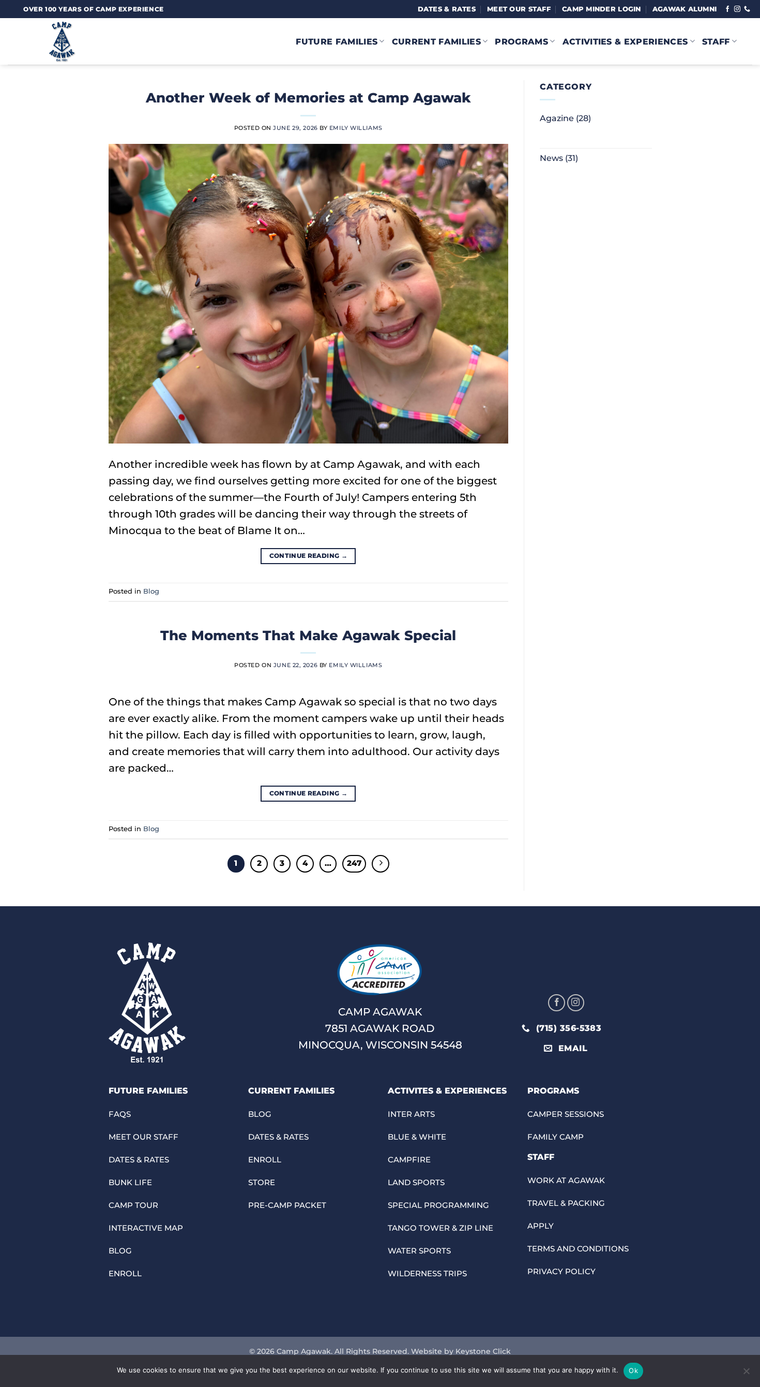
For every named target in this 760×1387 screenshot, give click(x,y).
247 (354, 863)
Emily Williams (356, 127)
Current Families (436, 41)
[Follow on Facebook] (727, 9)
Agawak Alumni (684, 9)
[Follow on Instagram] (737, 9)
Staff (716, 41)
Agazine (557, 118)
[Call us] (747, 9)
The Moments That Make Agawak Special (308, 635)
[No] (746, 1374)
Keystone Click (483, 1351)
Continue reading (308, 555)
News (551, 158)
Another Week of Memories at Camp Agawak (308, 98)
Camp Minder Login (601, 9)
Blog (151, 591)
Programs (521, 41)
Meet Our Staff (519, 9)
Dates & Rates (447, 9)
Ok (633, 1370)
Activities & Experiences (625, 41)
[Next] (380, 864)
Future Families (336, 41)
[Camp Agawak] (101, 41)
